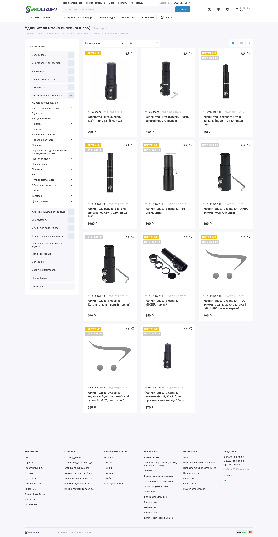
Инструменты (40, 219)
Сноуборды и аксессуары (78, 17)
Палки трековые (41, 253)
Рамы (35, 174)
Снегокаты (110, 462)
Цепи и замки (40, 201)
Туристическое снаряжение (47, 236)
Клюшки (108, 473)
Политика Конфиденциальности (200, 462)
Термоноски (150, 491)
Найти (182, 9)
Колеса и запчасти (43, 139)
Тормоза (37, 195)
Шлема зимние (151, 457)
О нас (186, 457)
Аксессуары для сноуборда (78, 473)
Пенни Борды (40, 278)
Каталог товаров (40, 17)
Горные (29, 462)
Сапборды (38, 261)
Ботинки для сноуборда (76, 468)
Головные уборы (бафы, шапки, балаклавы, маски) (160, 464)
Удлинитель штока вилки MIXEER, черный (162, 302)
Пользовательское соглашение (199, 468)
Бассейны (37, 286)
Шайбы (108, 478)
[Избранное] (227, 9)
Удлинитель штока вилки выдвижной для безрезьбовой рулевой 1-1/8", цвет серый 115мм (108, 396)
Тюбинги (108, 457)
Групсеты (37, 113)
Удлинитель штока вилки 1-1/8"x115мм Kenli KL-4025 (106, 118)
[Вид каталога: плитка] (233, 43)
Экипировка (128, 17)
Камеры (36, 123)
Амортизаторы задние (45, 102)
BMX (27, 457)
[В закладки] (133, 53)
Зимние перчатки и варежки (79, 489)
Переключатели (41, 158)
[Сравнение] (218, 9)
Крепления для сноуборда (78, 462)
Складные (30, 489)
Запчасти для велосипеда (47, 95)
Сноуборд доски (72, 457)
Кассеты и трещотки (44, 134)
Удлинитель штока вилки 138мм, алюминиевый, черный (167, 118)
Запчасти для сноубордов (78, 478)
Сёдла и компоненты (44, 185)
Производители (191, 473)
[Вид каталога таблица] (249, 43)
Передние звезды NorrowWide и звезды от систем (49, 152)
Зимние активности (43, 79)
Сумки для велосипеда (45, 227)
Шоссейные (31, 504)
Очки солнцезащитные (76, 483)
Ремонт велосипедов (72, 3)
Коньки (108, 468)
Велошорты (150, 507)
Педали (36, 145)
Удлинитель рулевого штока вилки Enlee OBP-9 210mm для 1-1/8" (110, 212)
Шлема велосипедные (155, 497)
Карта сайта (189, 483)
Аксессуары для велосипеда (48, 211)
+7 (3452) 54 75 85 (172, 3)
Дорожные (30, 478)
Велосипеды (107, 17)
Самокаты (148, 17)
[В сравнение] (127, 53)
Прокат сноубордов (95, 3)
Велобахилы (150, 512)
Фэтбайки (30, 499)
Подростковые (33, 483)
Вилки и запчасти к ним (46, 108)
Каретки (36, 129)
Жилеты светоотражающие (158, 518)
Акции (168, 17)
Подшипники (39, 164)
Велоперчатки (151, 502)
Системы (37, 190)
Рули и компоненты (43, 180)
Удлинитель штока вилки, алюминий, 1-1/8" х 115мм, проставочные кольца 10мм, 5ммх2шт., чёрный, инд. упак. (165, 396)
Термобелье (150, 470)
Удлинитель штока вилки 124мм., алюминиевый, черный (109, 302)
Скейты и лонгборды (44, 269)
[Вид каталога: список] (241, 43)
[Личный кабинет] (209, 9)
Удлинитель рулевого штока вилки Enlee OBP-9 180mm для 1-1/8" (225, 120)
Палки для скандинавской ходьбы (47, 245)
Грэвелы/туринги (34, 468)
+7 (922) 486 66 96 (233, 460)
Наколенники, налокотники (158, 481)
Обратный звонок (231, 464)
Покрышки (38, 169)
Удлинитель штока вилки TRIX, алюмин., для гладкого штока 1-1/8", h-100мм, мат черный (225, 304)
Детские (29, 473)
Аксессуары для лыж (115, 483)
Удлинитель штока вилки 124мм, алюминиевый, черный (225, 210)
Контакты (122, 3)
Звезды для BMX (41, 118)
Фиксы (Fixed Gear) (35, 494)
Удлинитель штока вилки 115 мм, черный (165, 210)
